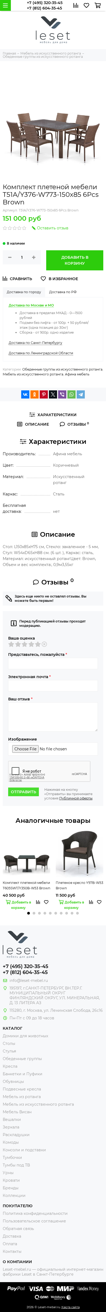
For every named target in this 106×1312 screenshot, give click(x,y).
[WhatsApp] (71, 394)
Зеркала (11, 1127)
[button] (28, 913)
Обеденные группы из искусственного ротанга (62, 369)
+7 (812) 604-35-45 (44, 8)
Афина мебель (77, 374)
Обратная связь (18, 1228)
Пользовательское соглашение (34, 1221)
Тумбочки (12, 1157)
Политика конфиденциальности (35, 1213)
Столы (9, 1043)
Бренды (10, 1187)
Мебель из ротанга (22, 1096)
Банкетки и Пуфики (22, 1073)
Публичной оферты (75, 798)
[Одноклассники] (34, 394)
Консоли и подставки (24, 1149)
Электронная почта (29, 677)
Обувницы (13, 1081)
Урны (8, 1172)
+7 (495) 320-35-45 (45, 2)
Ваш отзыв (20, 699)
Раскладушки (16, 1134)
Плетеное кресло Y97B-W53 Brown (79, 885)
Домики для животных (25, 1035)
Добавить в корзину (74, 260)
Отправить (23, 791)
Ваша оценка (21, 638)
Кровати (11, 1180)
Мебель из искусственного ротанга (33, 374)
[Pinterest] (44, 394)
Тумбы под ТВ (16, 1165)
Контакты (12, 1251)
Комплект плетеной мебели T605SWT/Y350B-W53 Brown (26, 885)
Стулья (9, 1051)
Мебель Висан (17, 1111)
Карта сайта (70, 1307)
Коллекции (14, 1195)
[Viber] (62, 394)
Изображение (22, 739)
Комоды (11, 1142)
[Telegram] (81, 394)
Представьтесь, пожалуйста (37, 654)
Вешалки (12, 1119)
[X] (53, 394)
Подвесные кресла (22, 1089)
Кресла (10, 1066)
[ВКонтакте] (25, 394)
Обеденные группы (22, 1058)
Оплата (10, 1243)
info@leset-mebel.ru (29, 980)
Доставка (12, 1236)
